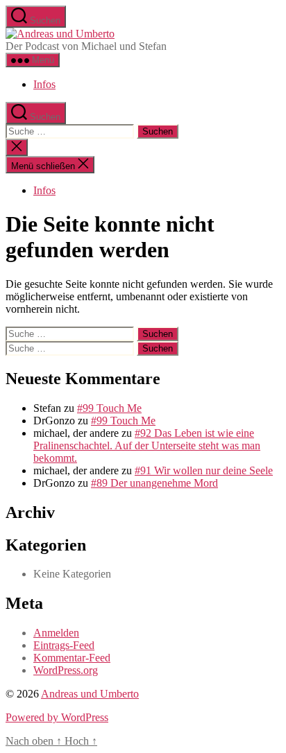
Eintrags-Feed (63, 645)
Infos (44, 84)
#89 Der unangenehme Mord (154, 483)
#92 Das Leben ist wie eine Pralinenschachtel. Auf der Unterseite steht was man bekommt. (146, 445)
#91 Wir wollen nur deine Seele (204, 470)
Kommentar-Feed (71, 658)
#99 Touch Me (109, 408)
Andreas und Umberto (90, 694)
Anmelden (56, 633)
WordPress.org (65, 670)
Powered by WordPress (57, 717)
